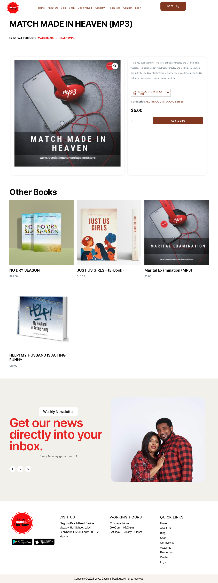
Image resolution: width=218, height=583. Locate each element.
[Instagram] (28, 469)
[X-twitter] (20, 469)
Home (41, 7)
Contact (127, 7)
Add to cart (178, 120)
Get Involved (85, 7)
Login (138, 7)
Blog (63, 7)
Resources (114, 7)
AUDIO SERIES (175, 101)
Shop (72, 7)
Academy (100, 7)
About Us (53, 7)
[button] (115, 66)
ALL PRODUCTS (27, 37)
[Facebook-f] (12, 469)
